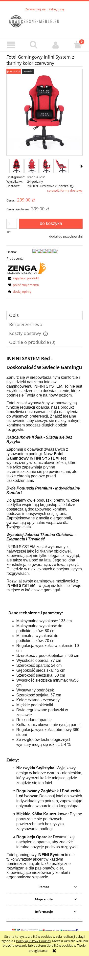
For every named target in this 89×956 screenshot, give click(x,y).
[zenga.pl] (26, 268)
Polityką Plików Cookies (33, 941)
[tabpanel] (44, 616)
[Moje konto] (55, 45)
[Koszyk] (78, 44)
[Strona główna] (44, 22)
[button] (11, 45)
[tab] (44, 315)
